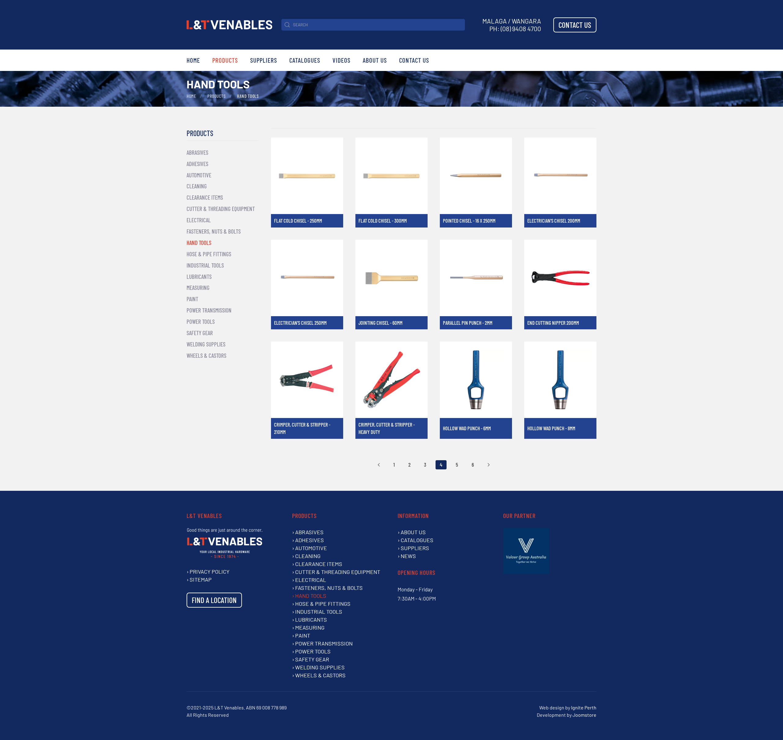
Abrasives (197, 152)
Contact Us (414, 60)
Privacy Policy (209, 571)
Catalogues (304, 60)
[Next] (488, 464)
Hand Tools (199, 242)
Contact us (574, 24)
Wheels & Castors (206, 355)
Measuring (198, 287)
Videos (341, 60)
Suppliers (263, 60)
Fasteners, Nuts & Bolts (214, 231)
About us (413, 532)
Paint (192, 298)
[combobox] (373, 25)
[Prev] (378, 464)
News (408, 556)
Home (193, 60)
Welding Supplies (206, 344)
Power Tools (201, 321)
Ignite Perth (583, 707)
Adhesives (197, 163)
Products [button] (225, 60)
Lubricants (199, 276)
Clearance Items (205, 197)
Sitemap (201, 579)
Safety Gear (200, 332)
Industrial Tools (205, 265)
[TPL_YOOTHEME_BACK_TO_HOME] (229, 24)
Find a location (214, 600)
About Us (375, 60)
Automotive (199, 175)
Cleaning (197, 186)
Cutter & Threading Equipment (221, 208)
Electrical (199, 220)
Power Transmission (209, 310)
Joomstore (584, 715)
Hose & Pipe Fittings (209, 253)
